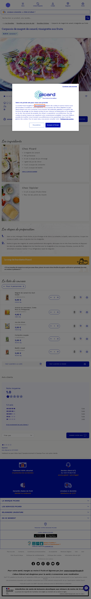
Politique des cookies (67, 119)
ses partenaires (40, 105)
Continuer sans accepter (69, 86)
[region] (45, 107)
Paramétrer (37, 125)
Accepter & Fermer (53, 125)
